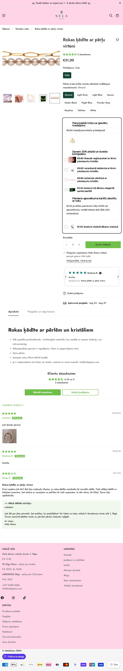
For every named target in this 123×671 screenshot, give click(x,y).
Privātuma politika (11, 611)
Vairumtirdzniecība (11, 637)
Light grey (82, 95)
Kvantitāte (67, 237)
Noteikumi (7, 631)
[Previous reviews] (66, 277)
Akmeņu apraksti (72, 570)
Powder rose (103, 102)
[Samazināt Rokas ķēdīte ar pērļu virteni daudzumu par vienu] (66, 244)
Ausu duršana (9, 642)
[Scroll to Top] (117, 654)
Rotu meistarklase (72, 580)
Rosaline (69, 110)
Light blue (97, 95)
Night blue (87, 102)
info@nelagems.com (12, 588)
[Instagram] (13, 597)
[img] (9, 413)
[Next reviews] (118, 277)
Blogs (66, 575)
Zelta (67, 75)
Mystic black (71, 102)
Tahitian (81, 110)
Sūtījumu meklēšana (12, 621)
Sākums (6, 29)
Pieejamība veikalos (79, 260)
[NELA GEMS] (61, 15)
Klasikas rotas (22, 29)
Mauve (110, 95)
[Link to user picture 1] (9, 436)
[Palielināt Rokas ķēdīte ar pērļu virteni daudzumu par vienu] (79, 244)
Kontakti (68, 555)
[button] (117, 15)
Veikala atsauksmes (73, 585)
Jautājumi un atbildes (74, 560)
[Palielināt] (53, 39)
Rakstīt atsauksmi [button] (42, 392)
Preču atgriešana (10, 626)
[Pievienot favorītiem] (117, 40)
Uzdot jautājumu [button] (80, 392)
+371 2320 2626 (11, 585)
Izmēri (67, 565)
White (93, 110)
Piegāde (6, 616)
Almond (68, 95)
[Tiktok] (24, 597)
